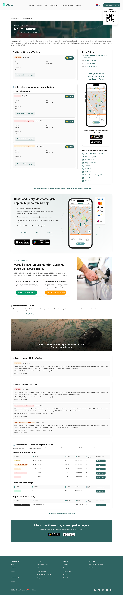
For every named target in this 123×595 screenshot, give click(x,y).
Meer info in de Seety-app (25, 75)
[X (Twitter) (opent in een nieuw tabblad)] (99, 590)
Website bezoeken (90, 60)
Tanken (13, 571)
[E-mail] (111, 590)
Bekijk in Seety (101, 460)
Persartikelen (67, 571)
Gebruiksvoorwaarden (96, 564)
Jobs (64, 568)
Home (12, 564)
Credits (91, 568)
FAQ (38, 568)
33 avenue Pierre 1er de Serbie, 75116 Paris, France (29, 33)
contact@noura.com (91, 66)
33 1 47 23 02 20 (90, 63)
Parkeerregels (15, 18)
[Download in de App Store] (96, 142)
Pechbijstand (15, 578)
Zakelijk (13, 581)
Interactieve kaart (42, 564)
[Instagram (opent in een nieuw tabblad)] (103, 590)
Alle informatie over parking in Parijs (23, 314)
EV (11, 574)
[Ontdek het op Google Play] (96, 137)
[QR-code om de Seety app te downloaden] (110, 18)
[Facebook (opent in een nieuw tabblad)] (95, 590)
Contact (65, 578)
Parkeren (14, 568)
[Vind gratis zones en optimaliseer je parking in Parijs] (96, 105)
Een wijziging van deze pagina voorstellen (61, 513)
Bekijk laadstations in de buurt (26, 292)
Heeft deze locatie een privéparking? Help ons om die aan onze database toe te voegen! (61, 188)
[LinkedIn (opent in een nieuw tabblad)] (107, 590)
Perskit (65, 574)
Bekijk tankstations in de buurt (56, 292)
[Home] (8, 5)
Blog (38, 578)
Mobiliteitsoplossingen (44, 574)
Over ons (66, 564)
